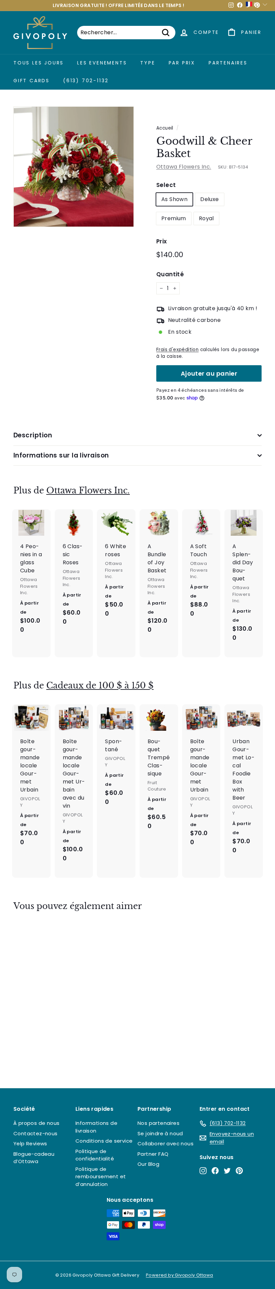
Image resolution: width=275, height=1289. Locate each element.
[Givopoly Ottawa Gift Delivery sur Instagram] (203, 1170)
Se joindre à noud (160, 1133)
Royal (206, 218)
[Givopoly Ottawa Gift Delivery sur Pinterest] (239, 1170)
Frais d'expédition (177, 349)
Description (32, 435)
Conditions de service (103, 1140)
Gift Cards (31, 80)
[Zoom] (73, 167)
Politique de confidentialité (94, 1155)
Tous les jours (38, 62)
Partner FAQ (153, 1153)
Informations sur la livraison (61, 455)
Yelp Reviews (30, 1143)
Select (166, 185)
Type (147, 62)
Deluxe (209, 199)
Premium (173, 218)
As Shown (174, 199)
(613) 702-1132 (86, 80)
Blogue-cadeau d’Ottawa (33, 1157)
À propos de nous (36, 1123)
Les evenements (102, 62)
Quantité (170, 274)
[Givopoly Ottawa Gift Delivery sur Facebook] (215, 1170)
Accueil (164, 128)
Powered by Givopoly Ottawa (179, 1275)
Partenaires (228, 62)
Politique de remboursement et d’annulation (100, 1176)
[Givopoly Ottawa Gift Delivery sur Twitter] (227, 1170)
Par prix (182, 62)
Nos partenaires (158, 1123)
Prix (161, 241)
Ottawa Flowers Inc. (183, 167)
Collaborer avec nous (166, 1143)
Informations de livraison (96, 1126)
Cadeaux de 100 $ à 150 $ (100, 685)
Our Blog (148, 1163)
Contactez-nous (35, 1133)
